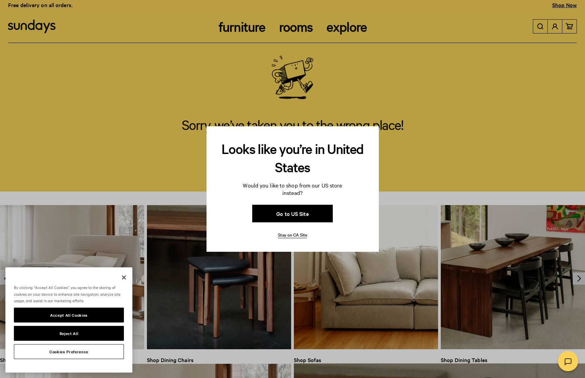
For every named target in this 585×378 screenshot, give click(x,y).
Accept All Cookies (69, 315)
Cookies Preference (68, 351)
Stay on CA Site (292, 234)
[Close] (123, 277)
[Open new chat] (568, 361)
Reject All (69, 333)
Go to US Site (292, 213)
